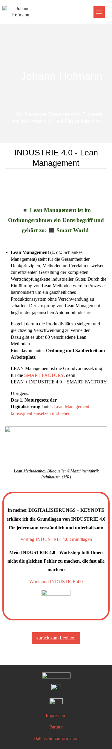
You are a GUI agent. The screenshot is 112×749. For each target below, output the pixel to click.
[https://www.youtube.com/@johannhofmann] (56, 703)
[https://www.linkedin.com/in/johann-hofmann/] (56, 675)
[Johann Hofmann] (56, 48)
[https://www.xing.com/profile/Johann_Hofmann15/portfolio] (56, 689)
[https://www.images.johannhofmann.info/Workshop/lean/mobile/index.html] (56, 447)
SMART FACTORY (44, 375)
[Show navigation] (99, 12)
